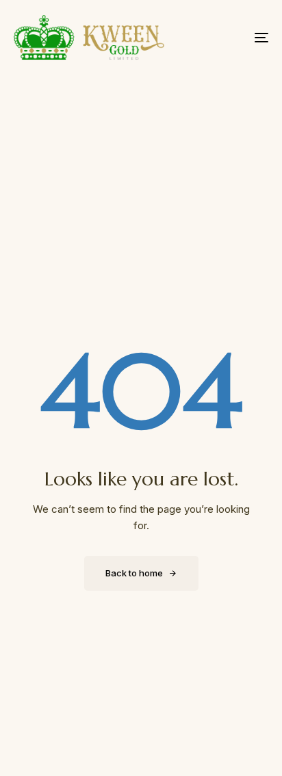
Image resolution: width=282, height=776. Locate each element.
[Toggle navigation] (225, 37)
